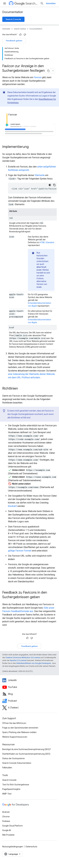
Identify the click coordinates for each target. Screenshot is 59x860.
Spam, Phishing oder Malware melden (19, 732)
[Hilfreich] (20, 34)
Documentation (12, 12)
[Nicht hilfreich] (25, 34)
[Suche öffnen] (42, 3)
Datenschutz (31, 846)
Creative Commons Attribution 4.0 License (22, 657)
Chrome (6, 816)
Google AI (6, 830)
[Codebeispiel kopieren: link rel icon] (54, 185)
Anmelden (51, 3)
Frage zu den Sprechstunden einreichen (20, 728)
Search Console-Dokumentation (16, 763)
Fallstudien (7, 767)
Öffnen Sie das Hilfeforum (14, 723)
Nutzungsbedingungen (12, 846)
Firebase (6, 821)
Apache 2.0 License (18, 660)
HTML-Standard (47, 242)
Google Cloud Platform (12, 826)
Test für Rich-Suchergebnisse (15, 784)
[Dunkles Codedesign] (50, 185)
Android (5, 812)
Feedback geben (14, 40)
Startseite (6, 29)
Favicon (37, 77)
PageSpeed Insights (11, 789)
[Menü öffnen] (4, 3)
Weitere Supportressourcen (14, 737)
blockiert (12, 506)
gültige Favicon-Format (19, 550)
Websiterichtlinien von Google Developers (33, 663)
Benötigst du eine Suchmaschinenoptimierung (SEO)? (26, 749)
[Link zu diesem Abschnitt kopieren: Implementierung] (31, 147)
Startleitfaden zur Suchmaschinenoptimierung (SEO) (26, 754)
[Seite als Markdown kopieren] (48, 70)
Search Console (13, 19)
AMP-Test (6, 794)
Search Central (31, 3)
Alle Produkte (8, 835)
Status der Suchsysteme (13, 758)
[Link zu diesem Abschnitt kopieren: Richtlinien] (21, 388)
